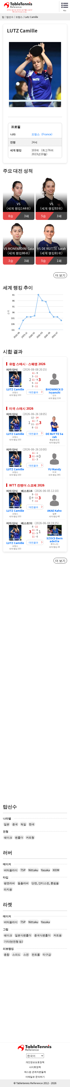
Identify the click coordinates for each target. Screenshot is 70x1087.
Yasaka (45, 870)
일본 (6, 824)
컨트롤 (36, 954)
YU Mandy (54, 469)
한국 (31, 824)
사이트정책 (35, 1067)
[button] (35, 74)
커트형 (30, 837)
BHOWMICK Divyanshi (54, 390)
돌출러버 (23, 883)
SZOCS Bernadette (54, 539)
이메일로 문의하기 (35, 1076)
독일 (23, 824)
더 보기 (60, 275)
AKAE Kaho (54, 510)
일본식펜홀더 (23, 935)
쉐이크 (8, 837)
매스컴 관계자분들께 (35, 1071)
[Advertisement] (35, 613)
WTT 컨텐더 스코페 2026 (26, 485)
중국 (15, 824)
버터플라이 (11, 870)
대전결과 (33, 392)
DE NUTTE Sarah (54, 435)
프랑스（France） (43, 134)
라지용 (8, 889)
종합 (6, 954)
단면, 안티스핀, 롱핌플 (45, 883)
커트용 (57, 935)
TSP (22, 870)
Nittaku (33, 870)
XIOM (56, 870)
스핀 (26, 954)
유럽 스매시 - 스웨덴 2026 (27, 363)
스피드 (16, 954)
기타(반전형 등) (13, 941)
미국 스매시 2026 (21, 408)
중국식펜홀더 (42, 935)
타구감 (47, 954)
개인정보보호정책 (35, 1062)
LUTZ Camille (15, 389)
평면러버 (9, 883)
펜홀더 (19, 837)
